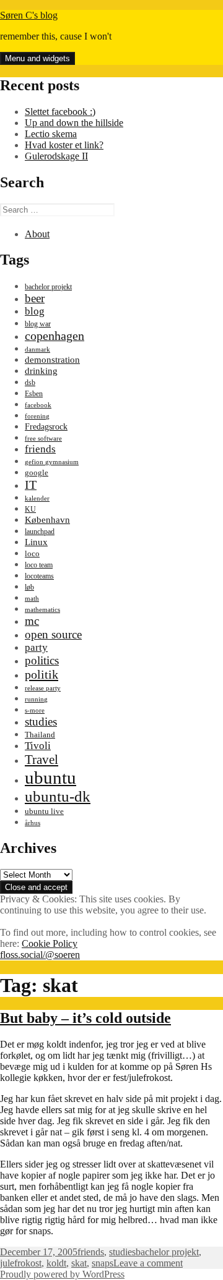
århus (32, 823)
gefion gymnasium (52, 462)
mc (32, 620)
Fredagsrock (46, 426)
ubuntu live (44, 811)
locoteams (39, 576)
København (47, 519)
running (36, 699)
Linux (36, 541)
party (36, 647)
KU (30, 509)
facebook (38, 405)
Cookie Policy (49, 943)
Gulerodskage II (56, 156)
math (32, 598)
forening (37, 416)
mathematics (42, 609)
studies (41, 721)
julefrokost (21, 1263)
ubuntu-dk (57, 796)
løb (29, 587)
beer (35, 298)
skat (79, 1263)
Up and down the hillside (74, 122)
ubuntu (50, 777)
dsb (30, 382)
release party (43, 688)
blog (35, 311)
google (36, 472)
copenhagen (54, 335)
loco (32, 553)
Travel (41, 759)
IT (31, 484)
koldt (56, 1263)
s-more (35, 710)
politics (42, 660)
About (37, 234)
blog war (38, 324)
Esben (34, 393)
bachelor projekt (48, 286)
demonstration (52, 360)
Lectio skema (51, 134)
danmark (37, 349)
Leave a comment (148, 1263)
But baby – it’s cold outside (85, 1018)
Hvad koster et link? (64, 145)
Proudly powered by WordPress (62, 1274)
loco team (39, 565)
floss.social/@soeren (40, 954)
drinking (41, 371)
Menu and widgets (37, 58)
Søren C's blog (29, 15)
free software (43, 438)
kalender (37, 498)
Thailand (40, 735)
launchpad (40, 531)
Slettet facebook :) (60, 111)
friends (40, 449)
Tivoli (38, 746)
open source (53, 634)
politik (41, 674)
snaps (102, 1263)
